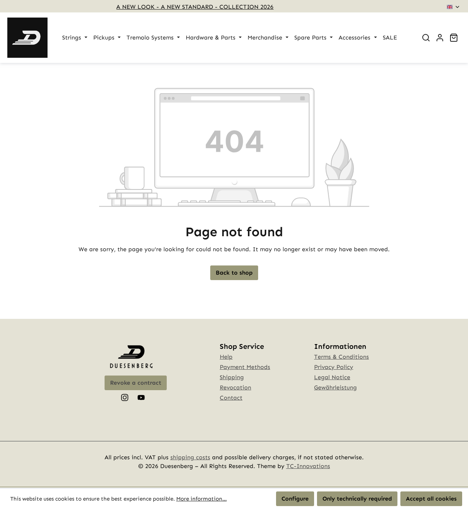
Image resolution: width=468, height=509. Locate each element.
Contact (231, 397)
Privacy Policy (333, 366)
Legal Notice (332, 377)
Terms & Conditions (341, 356)
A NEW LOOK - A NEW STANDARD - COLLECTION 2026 (194, 6)
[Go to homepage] (27, 38)
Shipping (232, 377)
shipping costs (190, 457)
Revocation (235, 387)
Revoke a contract (135, 382)
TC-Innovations (308, 466)
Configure (295, 498)
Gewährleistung (335, 387)
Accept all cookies (431, 498)
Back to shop (234, 272)
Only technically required (357, 498)
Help (226, 356)
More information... (201, 498)
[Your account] (440, 37)
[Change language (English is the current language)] (453, 7)
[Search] (426, 37)
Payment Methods (245, 366)
